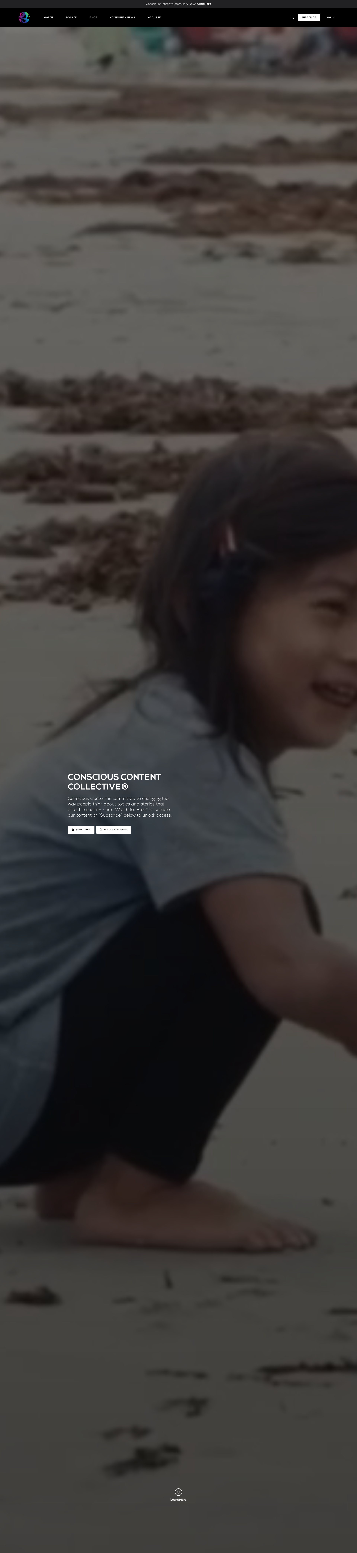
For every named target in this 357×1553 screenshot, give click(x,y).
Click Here (204, 4)
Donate (71, 18)
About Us (155, 18)
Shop (93, 18)
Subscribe (309, 18)
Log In (330, 18)
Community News (122, 18)
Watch (48, 18)
